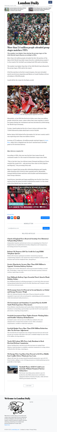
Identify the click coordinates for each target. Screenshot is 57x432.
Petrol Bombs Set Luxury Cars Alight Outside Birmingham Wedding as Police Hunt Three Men (42, 9)
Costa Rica (17, 114)
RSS (32, 402)
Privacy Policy (33, 429)
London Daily (28, 2)
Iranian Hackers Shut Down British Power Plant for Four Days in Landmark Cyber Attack (18, 9)
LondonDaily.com (15, 429)
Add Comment (45, 217)
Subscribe (46, 228)
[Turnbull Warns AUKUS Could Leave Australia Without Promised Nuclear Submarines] (12, 369)
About (27, 429)
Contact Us (23, 429)
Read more (7, 425)
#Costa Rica (10, 214)
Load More (28, 385)
